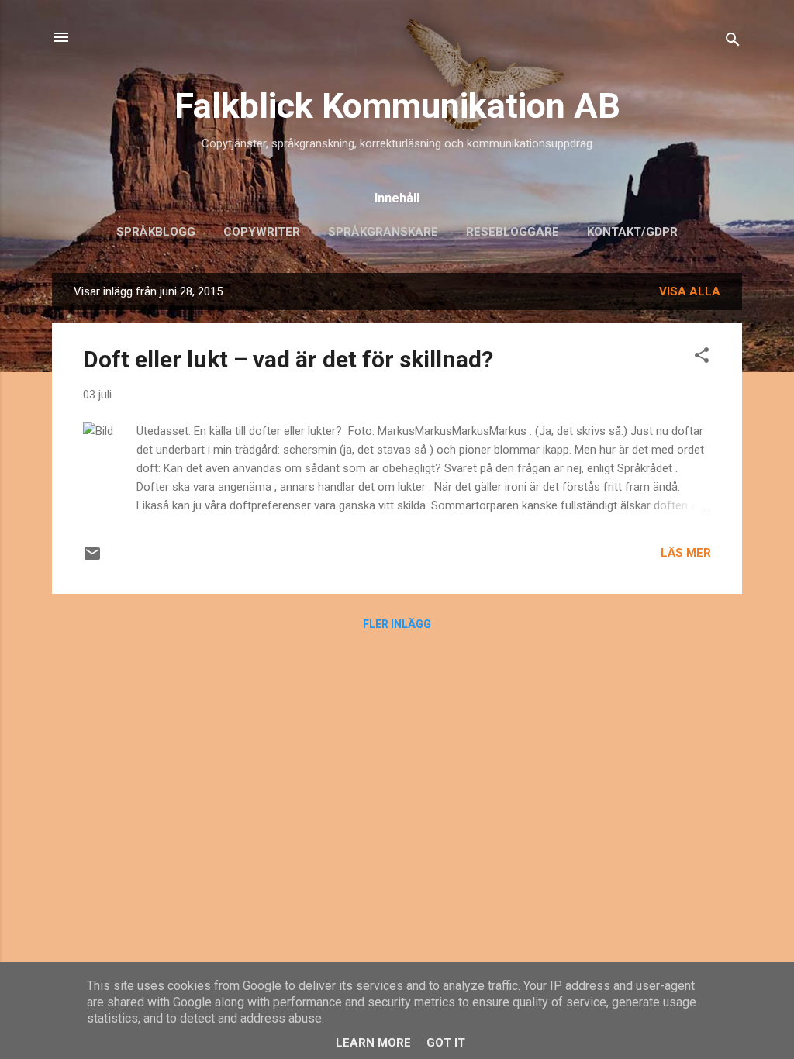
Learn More (373, 1043)
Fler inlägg (397, 624)
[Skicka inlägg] (92, 559)
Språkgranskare (383, 232)
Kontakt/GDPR (632, 232)
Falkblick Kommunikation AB (397, 105)
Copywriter (261, 232)
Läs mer (686, 553)
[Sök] (732, 42)
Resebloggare (512, 232)
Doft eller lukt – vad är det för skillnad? (288, 359)
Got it (445, 1043)
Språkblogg (155, 232)
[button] (701, 358)
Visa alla (689, 291)
